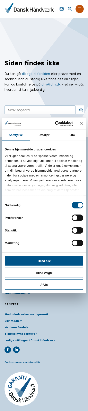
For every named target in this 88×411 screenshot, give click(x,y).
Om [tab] (72, 135)
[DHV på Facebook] (8, 349)
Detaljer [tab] (44, 135)
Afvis (44, 284)
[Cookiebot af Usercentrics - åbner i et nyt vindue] (55, 123)
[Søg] (81, 109)
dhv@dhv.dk (51, 84)
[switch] (77, 218)
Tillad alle (44, 261)
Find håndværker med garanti (26, 314)
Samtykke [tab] (16, 135)
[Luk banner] (81, 123)
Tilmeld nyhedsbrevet (21, 333)
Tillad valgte (44, 272)
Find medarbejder (17, 293)
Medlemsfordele (16, 327)
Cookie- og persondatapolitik (22, 362)
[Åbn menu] (79, 9)
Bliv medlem (14, 320)
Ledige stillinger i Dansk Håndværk (30, 340)
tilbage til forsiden (36, 74)
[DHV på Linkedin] (16, 349)
